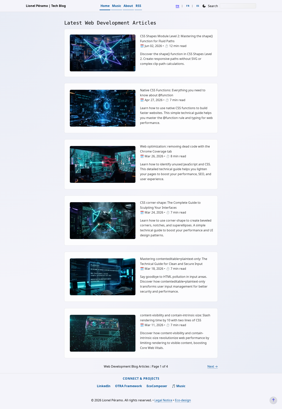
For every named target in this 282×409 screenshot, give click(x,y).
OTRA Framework (128, 386)
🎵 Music (178, 386)
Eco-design (183, 400)
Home (105, 6)
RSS (138, 6)
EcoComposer (157, 386)
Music (116, 6)
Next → (212, 366)
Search (213, 6)
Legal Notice (163, 400)
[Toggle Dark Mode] (204, 6)
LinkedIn (103, 386)
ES (197, 5)
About (128, 6)
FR (187, 5)
